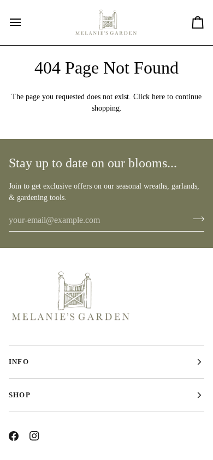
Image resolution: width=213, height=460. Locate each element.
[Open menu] (25, 22)
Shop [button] (20, 395)
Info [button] (19, 362)
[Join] (195, 218)
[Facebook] (14, 436)
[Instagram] (34, 436)
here (158, 97)
